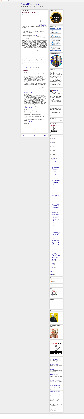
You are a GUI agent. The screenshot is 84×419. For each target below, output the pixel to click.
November (54, 158)
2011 (52, 271)
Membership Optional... (55, 257)
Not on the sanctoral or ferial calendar (55, 169)
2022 (52, 142)
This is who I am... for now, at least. (55, 246)
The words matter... (55, 198)
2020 (52, 145)
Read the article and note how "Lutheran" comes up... (56, 255)
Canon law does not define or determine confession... (55, 174)
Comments (53, 281)
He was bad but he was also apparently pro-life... (55, 205)
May (53, 264)
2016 (52, 150)
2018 (52, 147)
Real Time (55, 50)
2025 (52, 138)
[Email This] (35, 67)
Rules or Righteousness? (56, 207)
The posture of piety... (55, 182)
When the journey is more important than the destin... (56, 192)
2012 (52, 155)
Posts (52, 279)
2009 (52, 274)
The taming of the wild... (55, 253)
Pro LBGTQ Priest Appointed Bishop (55, 380)
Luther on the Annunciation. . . (55, 402)
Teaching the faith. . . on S (56, 38)
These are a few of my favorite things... (55, 217)
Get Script (53, 50)
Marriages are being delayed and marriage (43, 25)
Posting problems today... (56, 244)
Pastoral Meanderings (30, 4)
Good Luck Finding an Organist (55, 359)
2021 (52, 143)
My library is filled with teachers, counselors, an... (55, 196)
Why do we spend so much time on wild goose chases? (55, 249)
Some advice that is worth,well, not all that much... (55, 225)
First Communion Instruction (54, 364)
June (53, 263)
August (53, 260)
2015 (52, 151)
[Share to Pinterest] (39, 67)
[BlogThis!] (36, 67)
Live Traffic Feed (56, 28)
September (54, 259)
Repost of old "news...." (55, 231)
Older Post (45, 135)
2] (36, 35)
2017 (52, 149)
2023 (52, 141)
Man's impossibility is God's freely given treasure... (55, 189)
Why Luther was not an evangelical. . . (55, 163)
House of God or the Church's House (55, 213)
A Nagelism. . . (52, 369)
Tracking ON (58, 50)
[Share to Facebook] (38, 67)
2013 (52, 154)
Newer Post (23, 135)
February (53, 268)
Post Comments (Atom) (36, 138)
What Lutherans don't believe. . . (55, 391)
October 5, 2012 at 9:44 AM (28, 121)
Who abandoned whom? (56, 167)
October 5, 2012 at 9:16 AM (28, 107)
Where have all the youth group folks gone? (56, 251)
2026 (52, 137)
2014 (52, 153)
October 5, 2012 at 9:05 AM (28, 92)
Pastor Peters (55, 90)
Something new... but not (56, 208)
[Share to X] (37, 67)
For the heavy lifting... (55, 199)
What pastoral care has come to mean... (55, 178)
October (53, 159)
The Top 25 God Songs (55, 234)
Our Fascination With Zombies (55, 407)
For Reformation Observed (54, 176)
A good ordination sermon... (54, 186)
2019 (52, 146)
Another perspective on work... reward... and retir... (55, 219)
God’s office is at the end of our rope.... (56, 171)
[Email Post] (33, 67)
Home (35, 135)
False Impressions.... (55, 203)
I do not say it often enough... (55, 201)
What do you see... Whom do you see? (56, 236)
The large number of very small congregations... (56, 233)
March (53, 267)
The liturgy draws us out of (54, 34)
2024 (52, 139)
